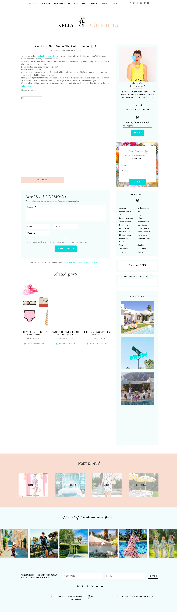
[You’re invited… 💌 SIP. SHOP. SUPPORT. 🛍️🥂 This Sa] (163, 543)
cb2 (138, 211)
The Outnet (142, 249)
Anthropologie (143, 208)
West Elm (141, 252)
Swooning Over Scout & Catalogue (65, 333)
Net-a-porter (142, 235)
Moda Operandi (143, 232)
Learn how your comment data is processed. (82, 262)
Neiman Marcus (125, 235)
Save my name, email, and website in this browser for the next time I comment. (57, 242)
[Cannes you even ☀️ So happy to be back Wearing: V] (44, 543)
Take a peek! (26, 86)
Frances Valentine (126, 218)
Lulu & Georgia (143, 228)
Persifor (122, 242)
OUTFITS (31, 3)
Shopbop (140, 245)
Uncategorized (73, 50)
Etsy (139, 215)
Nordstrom (123, 238)
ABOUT (105, 3)
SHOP (116, 3)
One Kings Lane (143, 238)
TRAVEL (85, 3)
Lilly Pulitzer (124, 228)
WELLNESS (95, 3)
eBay (121, 215)
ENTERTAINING (45, 3)
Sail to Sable (142, 242)
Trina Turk (123, 252)
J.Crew (139, 218)
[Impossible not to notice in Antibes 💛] (14, 543)
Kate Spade (142, 225)
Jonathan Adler (143, 222)
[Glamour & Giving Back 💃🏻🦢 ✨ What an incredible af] (133, 543)
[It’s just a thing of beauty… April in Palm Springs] (103, 543)
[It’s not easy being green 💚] (73, 543)
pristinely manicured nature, (48, 56)
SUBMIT (137, 133)
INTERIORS (72, 3)
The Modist (123, 249)
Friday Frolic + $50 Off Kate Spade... (34, 333)
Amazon (122, 208)
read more (34, 344)
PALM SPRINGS (59, 3)
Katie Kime (123, 225)
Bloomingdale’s (125, 211)
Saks (121, 245)
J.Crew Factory (125, 222)
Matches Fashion (125, 232)
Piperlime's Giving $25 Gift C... (97, 333)
